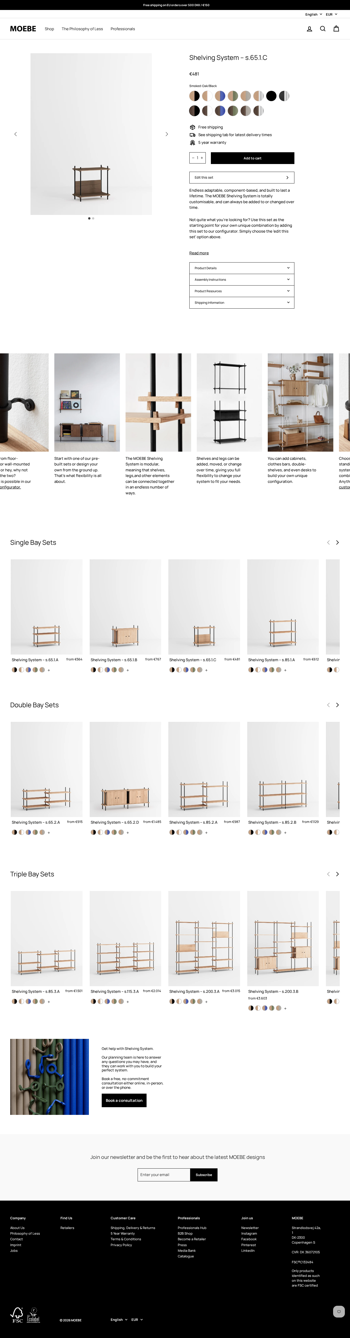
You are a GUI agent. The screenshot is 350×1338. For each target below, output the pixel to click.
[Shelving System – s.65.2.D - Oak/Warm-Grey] (121, 832)
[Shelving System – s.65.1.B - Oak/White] (100, 669)
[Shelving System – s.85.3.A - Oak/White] (21, 1001)
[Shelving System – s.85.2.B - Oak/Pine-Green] (271, 832)
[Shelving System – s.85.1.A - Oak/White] (257, 669)
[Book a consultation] (133, 1077)
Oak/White (207, 96)
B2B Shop (185, 1233)
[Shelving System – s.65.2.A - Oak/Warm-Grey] (42, 832)
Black (271, 96)
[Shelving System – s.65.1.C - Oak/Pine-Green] (192, 669)
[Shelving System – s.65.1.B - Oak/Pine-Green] (114, 669)
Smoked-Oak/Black (194, 111)
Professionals (123, 28)
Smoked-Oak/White (207, 111)
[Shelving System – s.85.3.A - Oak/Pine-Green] (35, 1001)
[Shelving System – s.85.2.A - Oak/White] (179, 832)
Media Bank (187, 1250)
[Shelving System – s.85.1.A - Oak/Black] (251, 669)
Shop (49, 28)
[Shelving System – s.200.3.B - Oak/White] (257, 1008)
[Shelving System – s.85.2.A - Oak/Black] (172, 832)
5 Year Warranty (123, 1233)
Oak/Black (194, 96)
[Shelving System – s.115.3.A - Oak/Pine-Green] (114, 1001)
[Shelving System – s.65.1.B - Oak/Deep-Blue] (107, 669)
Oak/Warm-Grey (246, 96)
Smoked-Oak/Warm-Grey (246, 111)
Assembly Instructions (210, 279)
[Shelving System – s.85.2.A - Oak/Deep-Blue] (185, 832)
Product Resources (208, 291)
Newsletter (250, 1227)
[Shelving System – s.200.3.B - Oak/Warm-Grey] (278, 1008)
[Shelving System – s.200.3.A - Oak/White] (179, 1001)
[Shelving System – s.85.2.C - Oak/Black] (329, 832)
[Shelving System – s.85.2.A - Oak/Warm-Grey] (199, 832)
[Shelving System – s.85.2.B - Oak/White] (257, 832)
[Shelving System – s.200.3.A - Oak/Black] (172, 1001)
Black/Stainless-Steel (284, 96)
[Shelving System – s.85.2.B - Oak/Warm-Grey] (278, 832)
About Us (17, 1227)
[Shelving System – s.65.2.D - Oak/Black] (93, 832)
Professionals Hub (192, 1227)
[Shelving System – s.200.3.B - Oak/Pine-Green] (271, 1008)
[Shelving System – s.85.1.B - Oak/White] (336, 669)
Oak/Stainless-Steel (258, 96)
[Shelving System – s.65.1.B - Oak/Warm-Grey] (121, 669)
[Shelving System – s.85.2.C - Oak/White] (336, 832)
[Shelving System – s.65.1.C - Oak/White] (179, 669)
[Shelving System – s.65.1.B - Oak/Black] (93, 669)
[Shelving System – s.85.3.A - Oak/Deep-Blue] (28, 1001)
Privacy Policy (121, 1245)
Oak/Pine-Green (233, 96)
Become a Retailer (192, 1239)
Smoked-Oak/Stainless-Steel (258, 111)
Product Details (206, 268)
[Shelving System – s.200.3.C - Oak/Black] (329, 1001)
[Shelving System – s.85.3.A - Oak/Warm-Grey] (42, 1001)
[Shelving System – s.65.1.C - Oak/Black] (172, 669)
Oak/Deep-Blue (220, 96)
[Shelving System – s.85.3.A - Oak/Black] (14, 1001)
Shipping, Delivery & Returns (133, 1227)
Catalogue (186, 1256)
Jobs (14, 1250)
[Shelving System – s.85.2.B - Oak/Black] (251, 832)
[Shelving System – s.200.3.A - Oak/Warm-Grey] (199, 1001)
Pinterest (248, 1245)
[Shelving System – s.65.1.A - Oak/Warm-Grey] (42, 669)
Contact (16, 1239)
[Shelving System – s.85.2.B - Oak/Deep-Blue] (264, 832)
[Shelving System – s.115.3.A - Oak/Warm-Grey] (121, 1001)
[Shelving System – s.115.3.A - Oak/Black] (93, 1001)
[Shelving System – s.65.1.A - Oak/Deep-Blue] (28, 669)
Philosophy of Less (25, 1233)
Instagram (249, 1233)
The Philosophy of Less (82, 28)
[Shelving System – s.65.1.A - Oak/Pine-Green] (35, 669)
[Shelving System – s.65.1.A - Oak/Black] (14, 669)
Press (182, 1245)
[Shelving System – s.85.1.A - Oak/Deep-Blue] (264, 669)
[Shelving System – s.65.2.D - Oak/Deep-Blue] (107, 832)
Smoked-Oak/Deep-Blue (220, 111)
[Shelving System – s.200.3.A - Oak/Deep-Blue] (185, 1001)
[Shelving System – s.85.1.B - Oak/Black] (329, 669)
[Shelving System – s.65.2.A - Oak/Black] (14, 832)
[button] (167, 134)
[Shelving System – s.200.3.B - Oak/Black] (251, 1008)
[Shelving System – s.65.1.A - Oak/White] (21, 669)
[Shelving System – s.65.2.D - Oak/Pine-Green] (114, 832)
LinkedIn (248, 1250)
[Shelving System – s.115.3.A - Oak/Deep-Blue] (107, 1001)
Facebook (249, 1239)
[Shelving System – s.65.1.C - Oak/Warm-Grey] (199, 669)
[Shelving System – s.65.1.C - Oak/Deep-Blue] (185, 669)
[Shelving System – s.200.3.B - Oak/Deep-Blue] (264, 1008)
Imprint (15, 1245)
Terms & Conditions (126, 1239)
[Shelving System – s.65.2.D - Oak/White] (100, 832)
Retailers (67, 1227)
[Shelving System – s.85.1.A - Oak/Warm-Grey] (278, 669)
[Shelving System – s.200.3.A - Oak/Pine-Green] (192, 1001)
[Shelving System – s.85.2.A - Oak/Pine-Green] (192, 832)
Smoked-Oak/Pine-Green (233, 111)
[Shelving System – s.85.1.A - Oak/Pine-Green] (271, 669)
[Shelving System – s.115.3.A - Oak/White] (100, 1001)
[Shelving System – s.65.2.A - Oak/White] (21, 832)
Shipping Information (209, 302)
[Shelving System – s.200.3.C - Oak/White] (336, 1001)
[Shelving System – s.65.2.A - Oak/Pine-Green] (35, 832)
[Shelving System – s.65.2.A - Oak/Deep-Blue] (28, 832)
